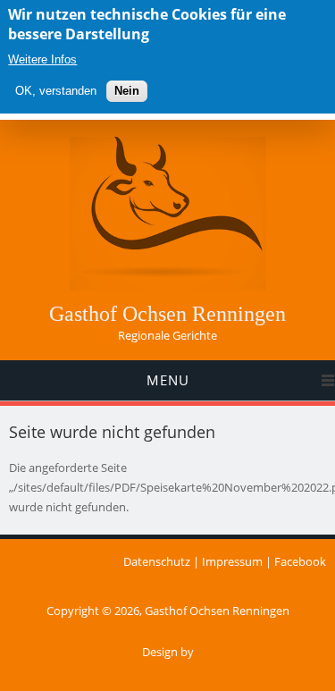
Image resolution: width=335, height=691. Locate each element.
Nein (126, 90)
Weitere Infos (42, 59)
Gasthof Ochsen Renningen (167, 313)
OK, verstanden (55, 91)
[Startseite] (168, 286)
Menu (168, 380)
